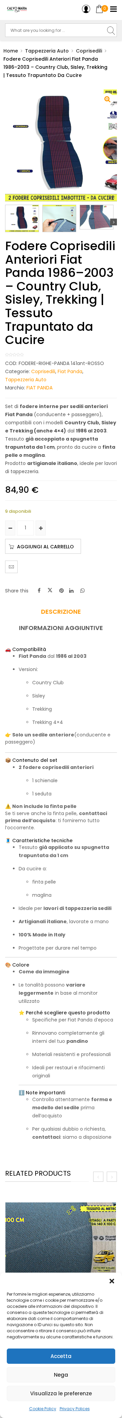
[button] (111, 1281)
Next (113, 222)
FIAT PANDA (39, 387)
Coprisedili (89, 50)
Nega (61, 1374)
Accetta (61, 1356)
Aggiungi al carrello (45, 546)
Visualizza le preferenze (61, 1393)
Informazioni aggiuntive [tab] (61, 628)
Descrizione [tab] (61, 612)
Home (10, 50)
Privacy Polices (75, 1409)
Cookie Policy (42, 1409)
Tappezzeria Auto (47, 50)
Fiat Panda (70, 371)
